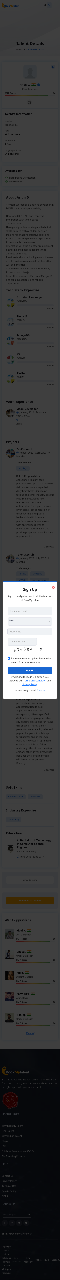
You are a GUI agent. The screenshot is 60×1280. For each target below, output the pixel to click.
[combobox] (30, 621)
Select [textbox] (11, 620)
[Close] (53, 587)
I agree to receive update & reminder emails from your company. (31, 660)
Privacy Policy (29, 684)
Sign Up (30, 670)
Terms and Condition (34, 680)
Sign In (41, 690)
